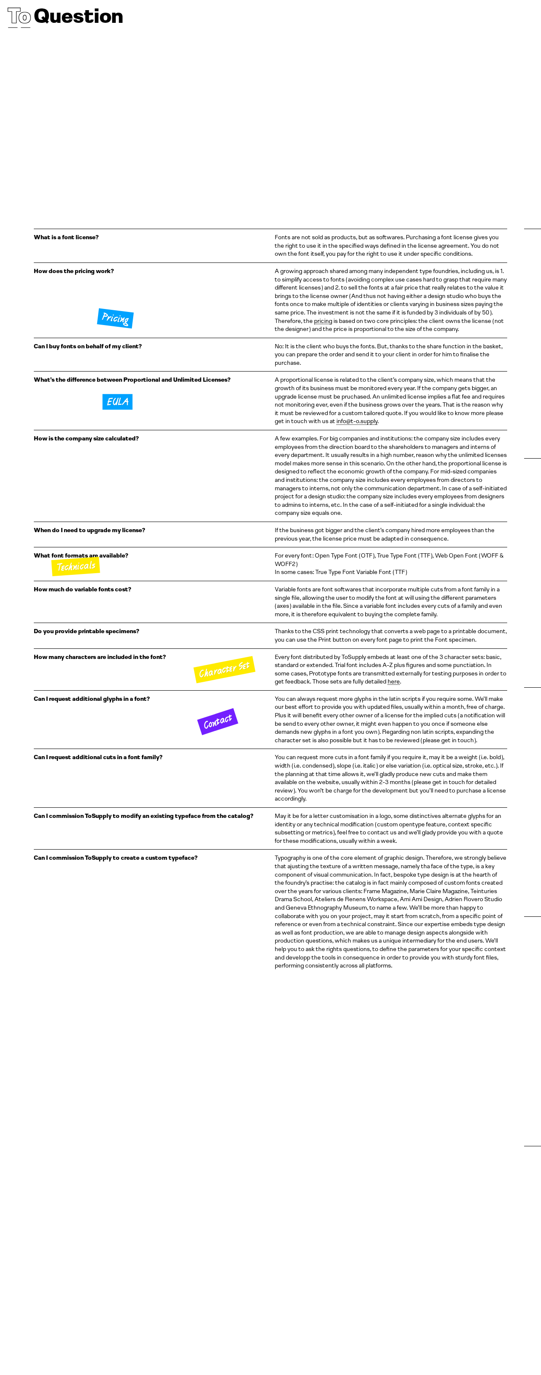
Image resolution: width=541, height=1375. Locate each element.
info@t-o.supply (356, 421)
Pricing (115, 317)
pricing (323, 320)
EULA (117, 401)
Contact (217, 721)
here (394, 681)
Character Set (224, 669)
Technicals (76, 566)
